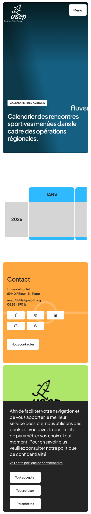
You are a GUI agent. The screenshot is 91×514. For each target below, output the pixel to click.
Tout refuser (25, 490)
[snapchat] (16, 326)
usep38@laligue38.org (24, 300)
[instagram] (36, 315)
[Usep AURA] (15, 13)
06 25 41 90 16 (17, 304)
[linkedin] (55, 315)
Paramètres (25, 504)
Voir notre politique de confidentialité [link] (36, 463)
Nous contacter (22, 344)
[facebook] (16, 315)
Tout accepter (25, 477)
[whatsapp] (36, 326)
